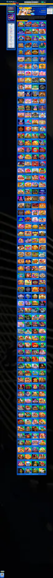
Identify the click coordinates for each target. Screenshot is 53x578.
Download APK (29, 0)
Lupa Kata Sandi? (43, 0)
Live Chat (33, 0)
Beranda (18, 6)
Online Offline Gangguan (11, 48)
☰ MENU (2, 571)
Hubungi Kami (38, 0)
